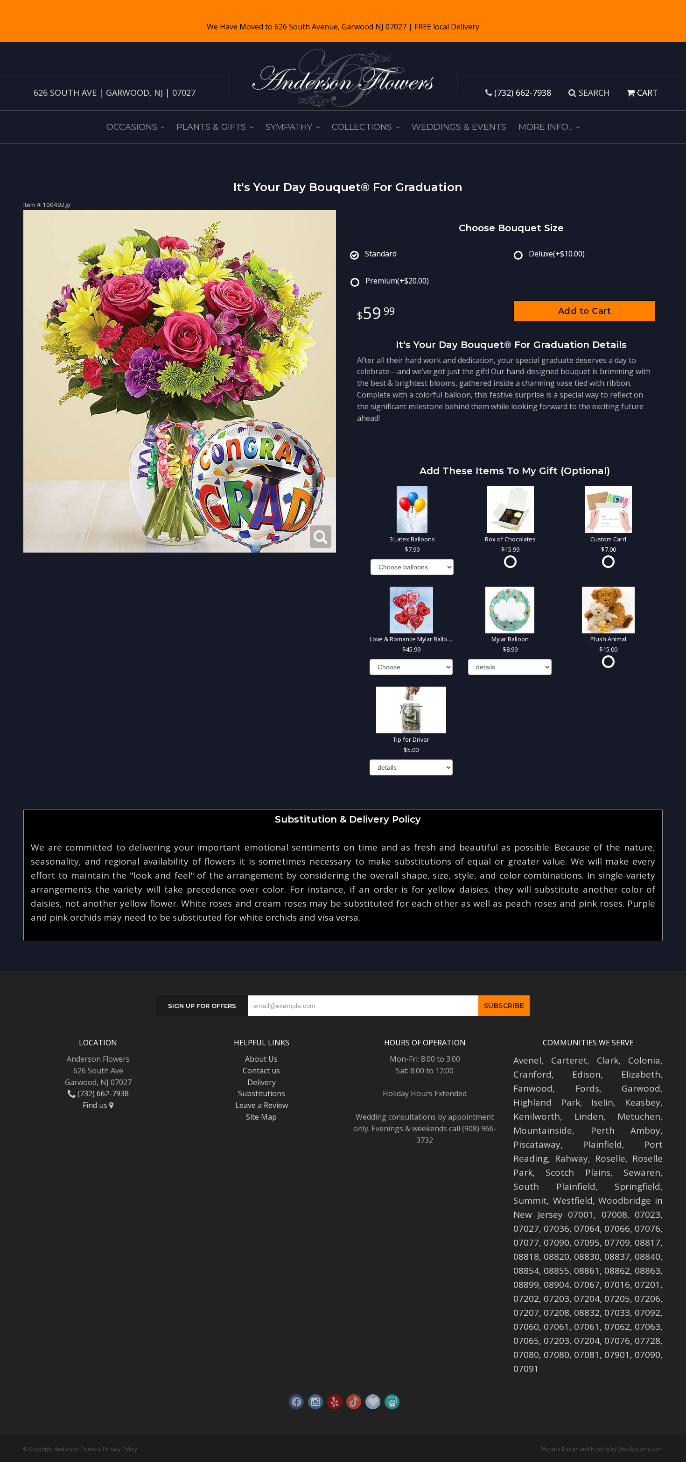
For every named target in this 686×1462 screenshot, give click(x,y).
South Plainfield (554, 1186)
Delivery (261, 1082)
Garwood (641, 1088)
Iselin (602, 1102)
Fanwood (533, 1088)
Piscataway (536, 1144)
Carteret (569, 1060)
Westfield (573, 1200)
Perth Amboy (626, 1130)
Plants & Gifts (211, 127)
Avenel (527, 1060)
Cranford (532, 1074)
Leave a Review (261, 1105)
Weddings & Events (459, 127)
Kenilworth (536, 1116)
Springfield (637, 1186)
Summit (530, 1200)
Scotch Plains (578, 1172)
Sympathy (289, 127)
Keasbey (642, 1102)
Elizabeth (640, 1074)
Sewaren (641, 1172)
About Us (261, 1059)
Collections (362, 127)
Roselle (610, 1158)
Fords (587, 1088)
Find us (96, 1105)
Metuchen (638, 1116)
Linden (588, 1116)
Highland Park (546, 1102)
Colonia (644, 1060)
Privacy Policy (120, 1448)
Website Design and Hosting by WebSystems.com (601, 1448)
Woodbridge (624, 1200)
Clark (607, 1060)
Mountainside (542, 1130)
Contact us (261, 1070)
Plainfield (602, 1144)
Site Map (261, 1117)
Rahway (571, 1158)
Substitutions (261, 1093)
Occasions (131, 127)
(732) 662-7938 (522, 92)
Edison (586, 1074)
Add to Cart (584, 311)
